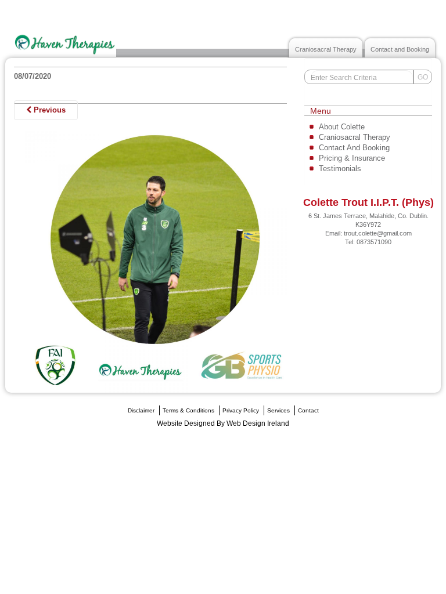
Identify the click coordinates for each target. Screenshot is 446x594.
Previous (48, 110)
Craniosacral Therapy (326, 49)
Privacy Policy (240, 410)
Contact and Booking (400, 49)
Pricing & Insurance (352, 158)
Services (278, 410)
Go (423, 77)
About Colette (342, 126)
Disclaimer (141, 410)
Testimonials (340, 168)
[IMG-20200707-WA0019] (150, 256)
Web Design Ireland (257, 423)
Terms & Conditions (188, 410)
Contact (308, 410)
